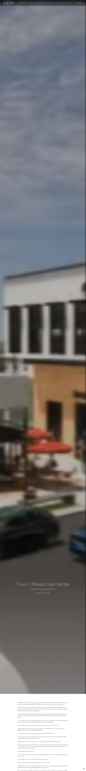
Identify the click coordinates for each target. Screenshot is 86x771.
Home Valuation (60, 2)
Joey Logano (32, 702)
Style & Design (31, 2)
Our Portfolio (23, 2)
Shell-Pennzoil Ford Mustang (35, 728)
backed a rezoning (43, 714)
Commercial (52, 2)
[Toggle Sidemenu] (81, 3)
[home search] (77, 3)
